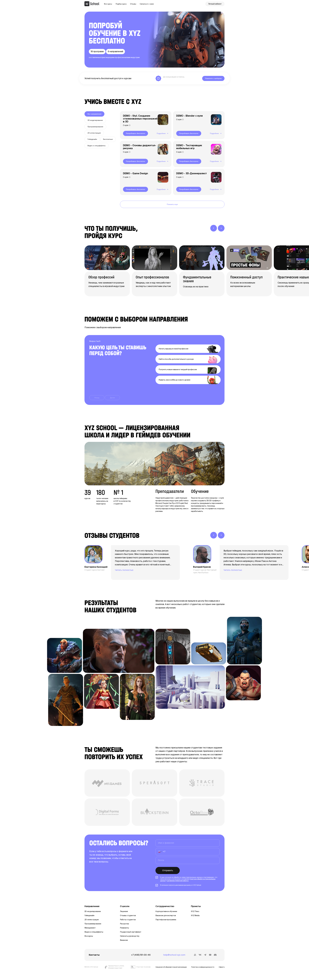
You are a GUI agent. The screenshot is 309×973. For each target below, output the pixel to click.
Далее (112, 398)
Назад (96, 398)
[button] (159, 851)
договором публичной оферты (178, 880)
